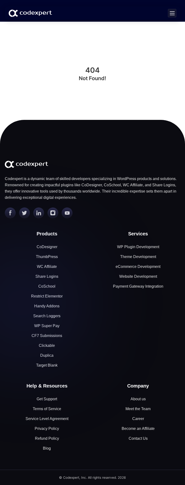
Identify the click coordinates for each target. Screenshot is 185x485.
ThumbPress (47, 257)
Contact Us (138, 438)
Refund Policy (47, 438)
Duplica (46, 355)
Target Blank (47, 365)
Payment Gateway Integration (138, 286)
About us (138, 399)
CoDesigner (47, 247)
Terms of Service (47, 409)
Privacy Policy (47, 429)
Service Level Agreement (47, 419)
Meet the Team (138, 409)
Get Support (47, 399)
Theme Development (138, 257)
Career (138, 419)
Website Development (138, 276)
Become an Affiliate (138, 429)
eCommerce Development (138, 267)
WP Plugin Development (138, 247)
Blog (47, 448)
